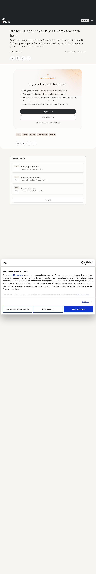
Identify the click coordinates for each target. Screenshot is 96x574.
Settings (85, 302)
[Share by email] (23, 58)
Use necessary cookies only (17, 309)
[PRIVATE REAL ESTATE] (6, 20)
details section (82, 295)
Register (85, 20)
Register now (47, 111)
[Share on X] (17, 58)
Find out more (48, 117)
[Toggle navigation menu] (92, 20)
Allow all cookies (79, 309)
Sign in (57, 122)
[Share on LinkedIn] (12, 58)
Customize (46, 309)
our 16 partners (16, 275)
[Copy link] (28, 58)
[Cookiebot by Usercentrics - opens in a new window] (83, 263)
